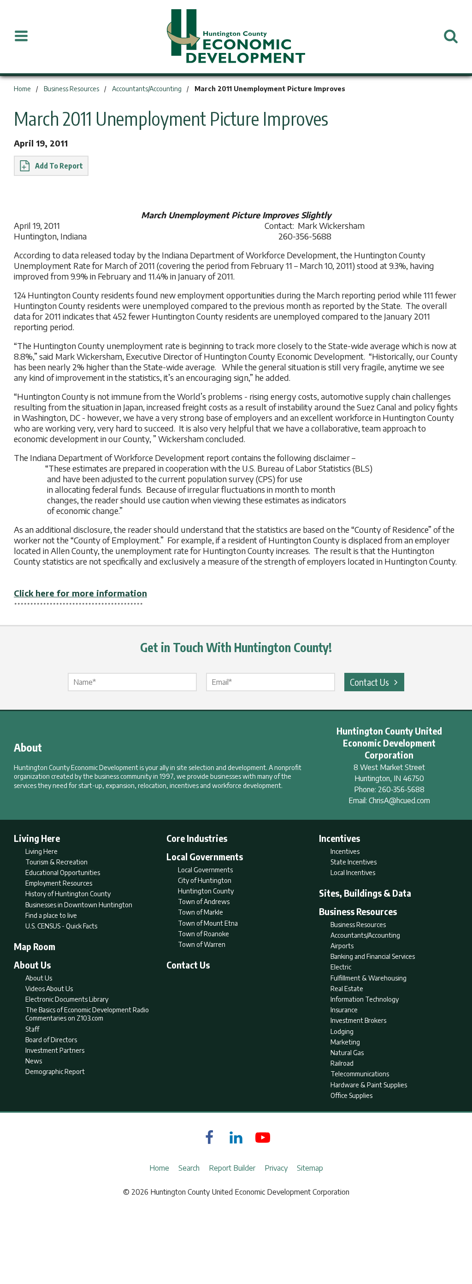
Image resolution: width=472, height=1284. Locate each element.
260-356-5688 (401, 789)
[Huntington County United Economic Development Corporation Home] (236, 36)
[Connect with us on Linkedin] (236, 1137)
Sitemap (310, 1168)
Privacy (276, 1168)
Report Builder (232, 1168)
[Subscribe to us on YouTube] (263, 1137)
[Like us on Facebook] (209, 1137)
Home (159, 1168)
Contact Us (369, 682)
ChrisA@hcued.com (399, 800)
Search (189, 1168)
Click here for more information (80, 593)
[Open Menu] (21, 36)
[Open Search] (450, 36)
